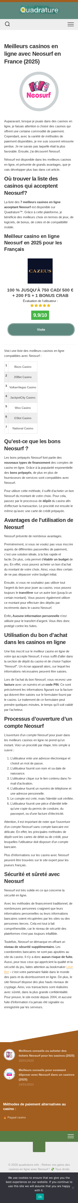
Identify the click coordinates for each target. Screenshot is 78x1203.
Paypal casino (16, 1117)
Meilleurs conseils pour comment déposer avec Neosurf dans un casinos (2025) (46, 1074)
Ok (40, 1196)
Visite (41, 329)
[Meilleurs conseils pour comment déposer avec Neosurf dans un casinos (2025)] (9, 1079)
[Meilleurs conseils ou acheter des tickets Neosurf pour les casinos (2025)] (9, 1060)
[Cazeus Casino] (40, 282)
